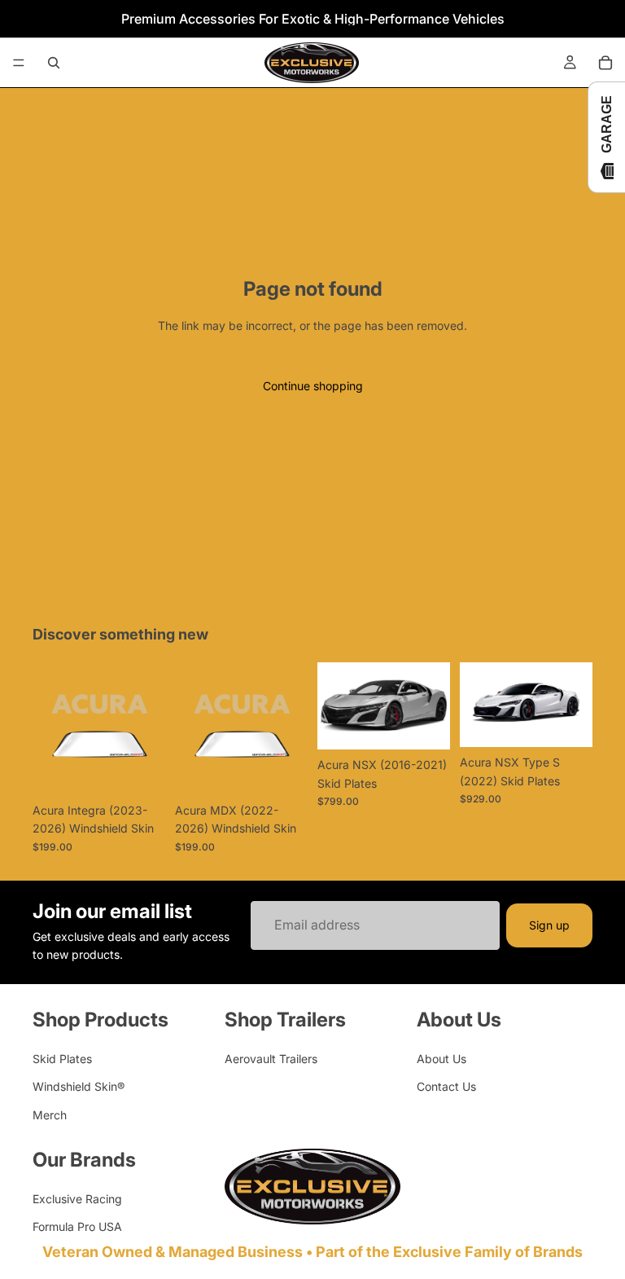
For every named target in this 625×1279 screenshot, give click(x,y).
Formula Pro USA (77, 1226)
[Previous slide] (335, 706)
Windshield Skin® (79, 1086)
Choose (154, 769)
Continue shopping (313, 386)
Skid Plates (62, 1059)
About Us (441, 1059)
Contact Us (446, 1086)
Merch (50, 1115)
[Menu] (18, 62)
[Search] (54, 63)
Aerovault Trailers (271, 1059)
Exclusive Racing (77, 1199)
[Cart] (605, 63)
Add (438, 724)
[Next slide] (432, 706)
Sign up (549, 924)
